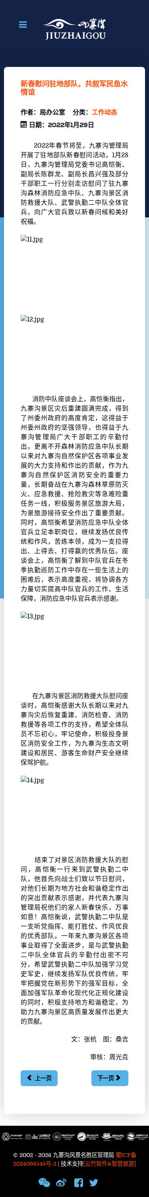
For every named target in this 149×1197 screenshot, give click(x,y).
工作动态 (104, 112)
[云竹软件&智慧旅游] (109, 1164)
